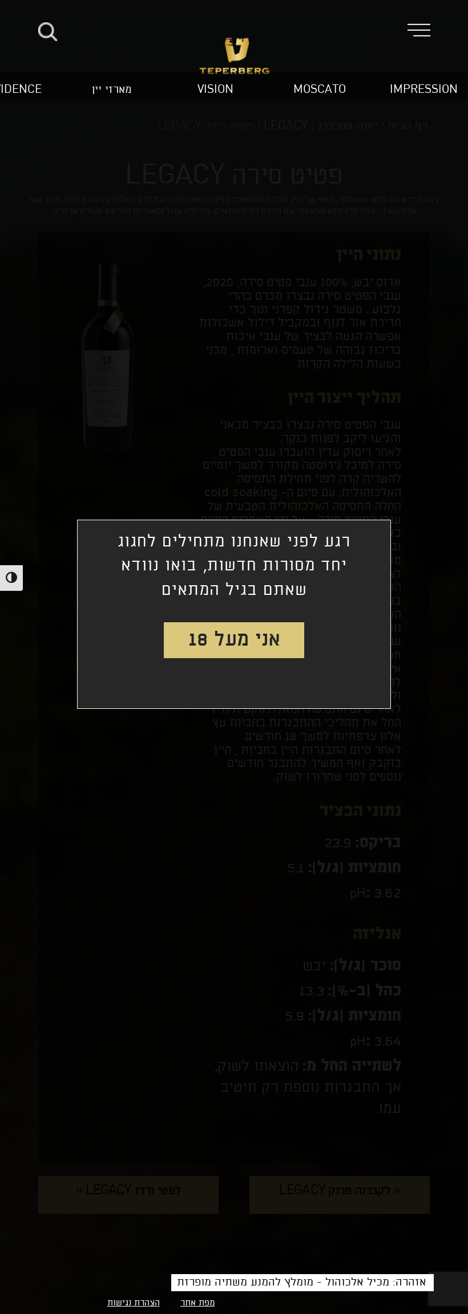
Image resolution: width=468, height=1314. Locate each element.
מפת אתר (197, 1303)
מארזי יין (111, 90)
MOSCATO (319, 90)
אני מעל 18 (234, 640)
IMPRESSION (424, 90)
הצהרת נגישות (133, 1303)
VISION (215, 90)
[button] (427, 29)
